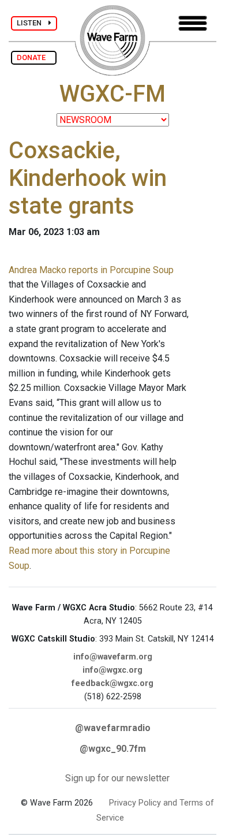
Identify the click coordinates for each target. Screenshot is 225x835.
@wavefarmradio (113, 727)
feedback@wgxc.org (112, 683)
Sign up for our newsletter (117, 778)
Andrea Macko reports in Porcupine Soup (91, 269)
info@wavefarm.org (112, 657)
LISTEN (32, 22)
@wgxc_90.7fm (113, 748)
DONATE (34, 57)
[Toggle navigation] (192, 23)
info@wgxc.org (112, 670)
